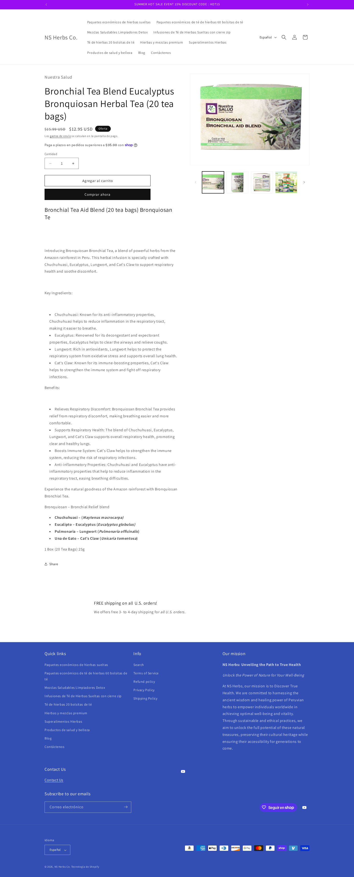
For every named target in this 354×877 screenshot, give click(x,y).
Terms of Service (146, 673)
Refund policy (144, 681)
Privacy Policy (143, 690)
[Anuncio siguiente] (307, 4)
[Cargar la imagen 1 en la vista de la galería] (213, 182)
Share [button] (53, 564)
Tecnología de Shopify (85, 867)
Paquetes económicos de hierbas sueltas (76, 664)
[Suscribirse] (125, 807)
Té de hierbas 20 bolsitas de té (68, 704)
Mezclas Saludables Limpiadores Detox (75, 687)
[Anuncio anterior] (46, 4)
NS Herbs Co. (62, 867)
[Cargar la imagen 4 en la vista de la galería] (286, 182)
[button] (284, 37)
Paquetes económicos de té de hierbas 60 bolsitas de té (86, 676)
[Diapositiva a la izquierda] (195, 182)
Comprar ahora (98, 194)
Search (138, 664)
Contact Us (54, 780)
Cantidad (51, 154)
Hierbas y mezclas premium (66, 713)
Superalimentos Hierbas (63, 721)
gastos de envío (60, 136)
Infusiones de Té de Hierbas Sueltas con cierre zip (83, 696)
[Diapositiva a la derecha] (304, 182)
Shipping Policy (145, 698)
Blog (48, 738)
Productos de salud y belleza (67, 729)
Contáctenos (55, 747)
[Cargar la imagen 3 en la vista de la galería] (262, 182)
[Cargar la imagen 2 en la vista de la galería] (237, 182)
